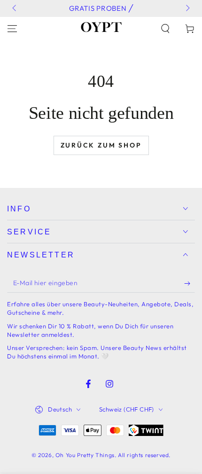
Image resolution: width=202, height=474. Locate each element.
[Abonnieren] (189, 283)
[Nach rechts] (187, 8)
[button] (165, 29)
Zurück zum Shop (101, 145)
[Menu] (12, 29)
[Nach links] (15, 8)
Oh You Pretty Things (85, 454)
